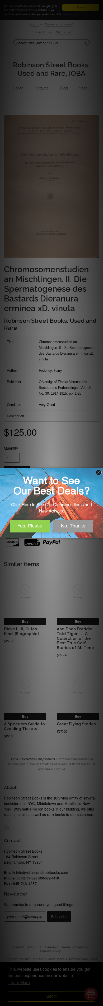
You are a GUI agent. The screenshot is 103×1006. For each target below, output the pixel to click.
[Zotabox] (99, 533)
